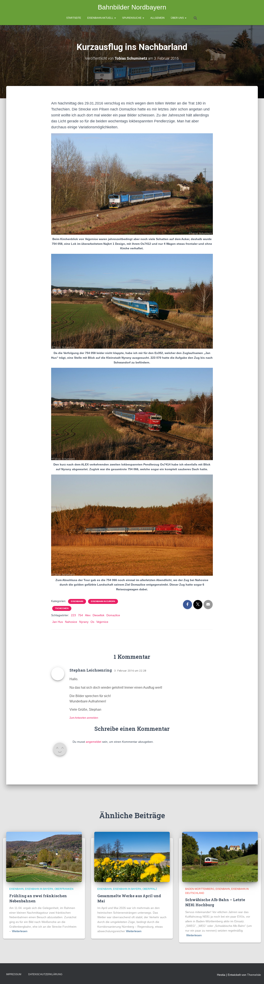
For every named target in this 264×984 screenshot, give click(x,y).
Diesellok (98, 615)
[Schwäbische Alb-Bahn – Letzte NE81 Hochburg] (220, 856)
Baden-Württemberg (199, 889)
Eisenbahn (77, 601)
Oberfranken (63, 889)
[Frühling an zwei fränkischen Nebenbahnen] (44, 856)
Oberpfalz (150, 889)
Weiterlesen (19, 931)
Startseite (73, 17)
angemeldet (93, 741)
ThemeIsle (254, 974)
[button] (115, 17)
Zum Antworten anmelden (84, 717)
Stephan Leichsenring (91, 670)
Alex (88, 615)
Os (92, 621)
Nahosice (71, 621)
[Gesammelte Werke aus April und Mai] (132, 856)
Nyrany (83, 621)
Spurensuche (132, 17)
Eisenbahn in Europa (103, 601)
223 (73, 615)
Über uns (177, 17)
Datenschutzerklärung (45, 974)
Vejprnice (102, 621)
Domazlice (113, 615)
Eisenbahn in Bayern (39, 889)
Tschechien (61, 608)
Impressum (13, 974)
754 (80, 615)
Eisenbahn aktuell (100, 17)
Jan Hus (57, 621)
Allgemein (157, 17)
